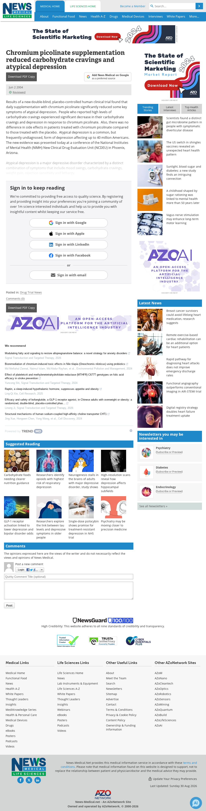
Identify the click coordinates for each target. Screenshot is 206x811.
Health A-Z (13, 689)
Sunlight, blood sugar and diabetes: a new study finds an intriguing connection (183, 173)
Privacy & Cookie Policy (121, 715)
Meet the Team (116, 678)
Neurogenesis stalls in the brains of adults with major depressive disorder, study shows (84, 481)
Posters (10, 736)
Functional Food (16, 678)
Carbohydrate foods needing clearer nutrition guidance (17, 479)
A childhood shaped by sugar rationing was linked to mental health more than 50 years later (183, 197)
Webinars (63, 710)
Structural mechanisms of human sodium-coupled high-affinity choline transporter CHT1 (56, 413)
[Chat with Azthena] (196, 803)
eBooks (10, 731)
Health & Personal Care (21, 715)
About (110, 673)
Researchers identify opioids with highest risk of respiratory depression (50, 481)
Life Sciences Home (83, 6)
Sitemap (111, 694)
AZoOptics (161, 689)
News (9, 683)
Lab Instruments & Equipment (77, 683)
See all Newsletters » (153, 506)
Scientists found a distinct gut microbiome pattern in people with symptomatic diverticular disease (184, 124)
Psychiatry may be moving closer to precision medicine (114, 525)
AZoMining (162, 704)
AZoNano (161, 678)
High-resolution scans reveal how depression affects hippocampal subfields (115, 483)
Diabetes (162, 467)
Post (9, 605)
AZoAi (158, 725)
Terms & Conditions (119, 710)
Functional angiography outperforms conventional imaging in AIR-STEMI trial (183, 387)
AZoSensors (162, 699)
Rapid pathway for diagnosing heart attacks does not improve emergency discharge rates (183, 367)
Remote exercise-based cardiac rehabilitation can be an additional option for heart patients (183, 341)
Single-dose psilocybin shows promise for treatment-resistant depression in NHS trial (84, 529)
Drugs (10, 725)
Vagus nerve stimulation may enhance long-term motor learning (182, 219)
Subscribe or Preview (169, 452)
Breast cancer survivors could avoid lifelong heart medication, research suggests (183, 317)
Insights (11, 704)
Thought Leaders (17, 699)
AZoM (158, 673)
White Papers (15, 694)
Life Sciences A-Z (68, 689)
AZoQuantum (164, 710)
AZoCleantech (164, 683)
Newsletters (114, 689)
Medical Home (50, 6)
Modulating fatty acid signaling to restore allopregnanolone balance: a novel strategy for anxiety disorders (66, 353)
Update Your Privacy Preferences (174, 779)
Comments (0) (15, 299)
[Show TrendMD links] (131, 430)
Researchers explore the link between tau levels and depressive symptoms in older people (51, 529)
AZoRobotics (163, 694)
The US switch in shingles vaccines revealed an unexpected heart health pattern (183, 148)
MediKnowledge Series (21, 710)
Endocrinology (166, 487)
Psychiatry (163, 448)
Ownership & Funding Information (121, 727)
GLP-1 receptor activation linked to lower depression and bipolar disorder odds (18, 527)
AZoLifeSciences (165, 720)
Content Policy (115, 720)
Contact (111, 704)
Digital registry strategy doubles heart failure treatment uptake (182, 412)
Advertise (112, 699)
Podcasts (12, 741)
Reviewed (19, 92)
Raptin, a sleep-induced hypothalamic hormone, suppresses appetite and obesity (52, 388)
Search (110, 683)
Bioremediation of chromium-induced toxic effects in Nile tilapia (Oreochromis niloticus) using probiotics (65, 363)
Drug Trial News (31, 292)
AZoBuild (161, 715)
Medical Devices (16, 720)
